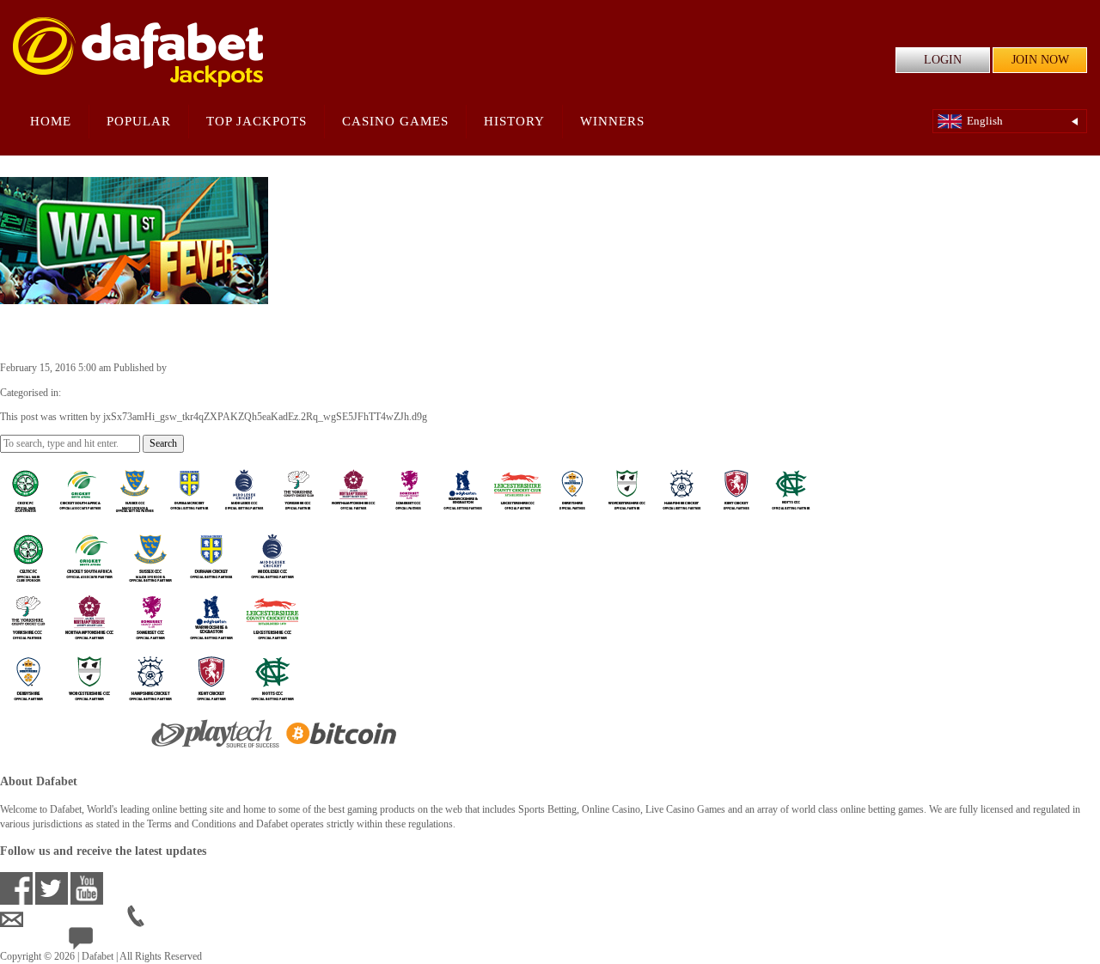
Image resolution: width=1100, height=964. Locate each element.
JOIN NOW (1040, 59)
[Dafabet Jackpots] (138, 52)
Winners (612, 121)
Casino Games (395, 121)
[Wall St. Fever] (134, 296)
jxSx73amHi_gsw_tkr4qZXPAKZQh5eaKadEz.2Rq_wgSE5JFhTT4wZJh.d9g (331, 368)
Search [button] (163, 443)
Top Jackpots (256, 121)
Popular (139, 121)
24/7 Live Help (124, 942)
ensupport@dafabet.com (75, 919)
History (514, 121)
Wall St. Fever (63, 331)
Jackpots (81, 393)
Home (50, 121)
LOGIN (943, 59)
